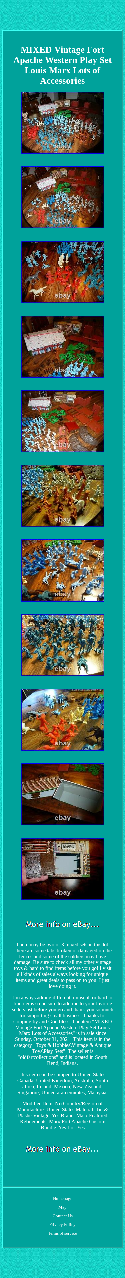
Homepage (62, 1198)
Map (62, 1207)
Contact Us (63, 1215)
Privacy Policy (62, 1224)
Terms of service (62, 1233)
